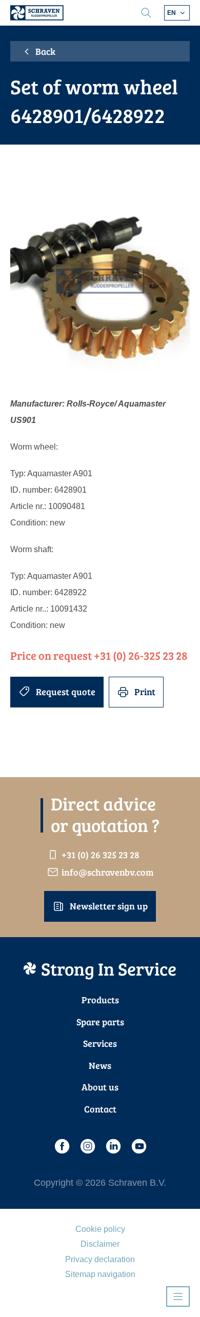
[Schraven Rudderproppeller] (37, 13)
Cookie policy (100, 1229)
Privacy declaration (100, 1259)
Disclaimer (100, 1244)
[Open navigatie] (178, 1296)
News (100, 1065)
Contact (100, 1109)
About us (100, 1087)
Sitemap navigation (100, 1274)
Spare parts (100, 1022)
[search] (146, 13)
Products (100, 1000)
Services (100, 1043)
